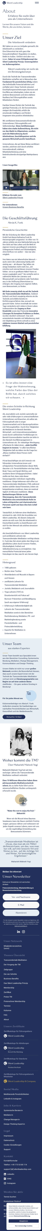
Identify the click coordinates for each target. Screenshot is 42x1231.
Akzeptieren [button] (23, 1221)
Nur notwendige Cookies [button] (23, 1226)
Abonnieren (21, 912)
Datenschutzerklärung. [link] (22, 1216)
